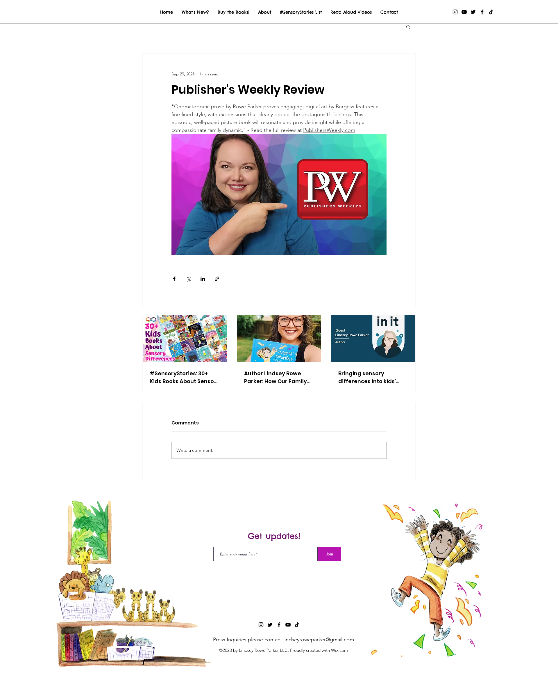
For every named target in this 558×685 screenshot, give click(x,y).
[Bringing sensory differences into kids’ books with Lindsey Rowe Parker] (373, 338)
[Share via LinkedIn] (202, 279)
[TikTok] (491, 12)
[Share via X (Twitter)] (188, 279)
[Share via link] (217, 279)
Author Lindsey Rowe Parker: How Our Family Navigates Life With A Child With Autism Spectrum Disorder (275, 377)
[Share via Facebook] (174, 279)
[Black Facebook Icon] (482, 12)
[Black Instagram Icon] (455, 12)
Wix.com (339, 650)
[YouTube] (464, 12)
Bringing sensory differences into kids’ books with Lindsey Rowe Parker (372, 377)
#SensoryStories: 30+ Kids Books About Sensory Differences (184, 377)
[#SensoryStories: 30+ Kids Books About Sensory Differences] (185, 338)
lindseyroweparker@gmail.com (318, 639)
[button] (408, 26)
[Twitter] (473, 12)
